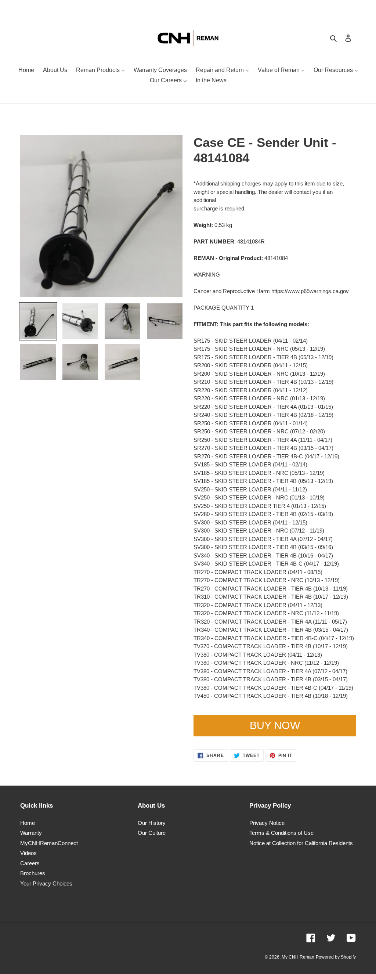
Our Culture (152, 833)
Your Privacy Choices (46, 883)
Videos (28, 853)
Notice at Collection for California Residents (301, 843)
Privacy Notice (267, 823)
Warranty (31, 833)
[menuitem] (26, 71)
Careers (30, 863)
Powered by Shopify (336, 957)
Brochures (32, 873)
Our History (152, 823)
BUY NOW (275, 725)
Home (27, 823)
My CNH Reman (298, 957)
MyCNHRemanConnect (49, 843)
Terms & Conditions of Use (281, 833)
